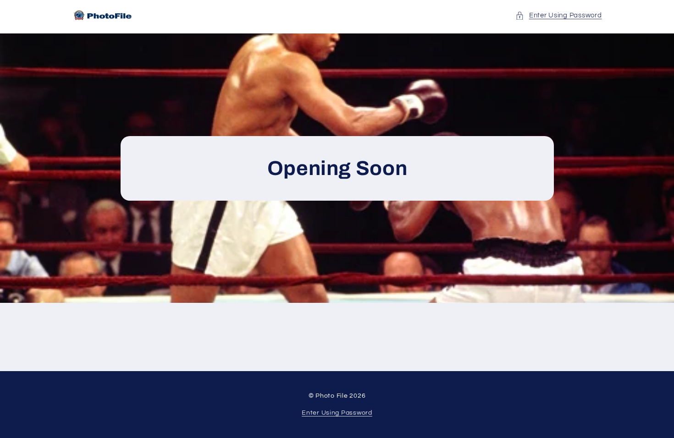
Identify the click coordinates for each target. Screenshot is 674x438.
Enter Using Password (337, 413)
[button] (558, 16)
